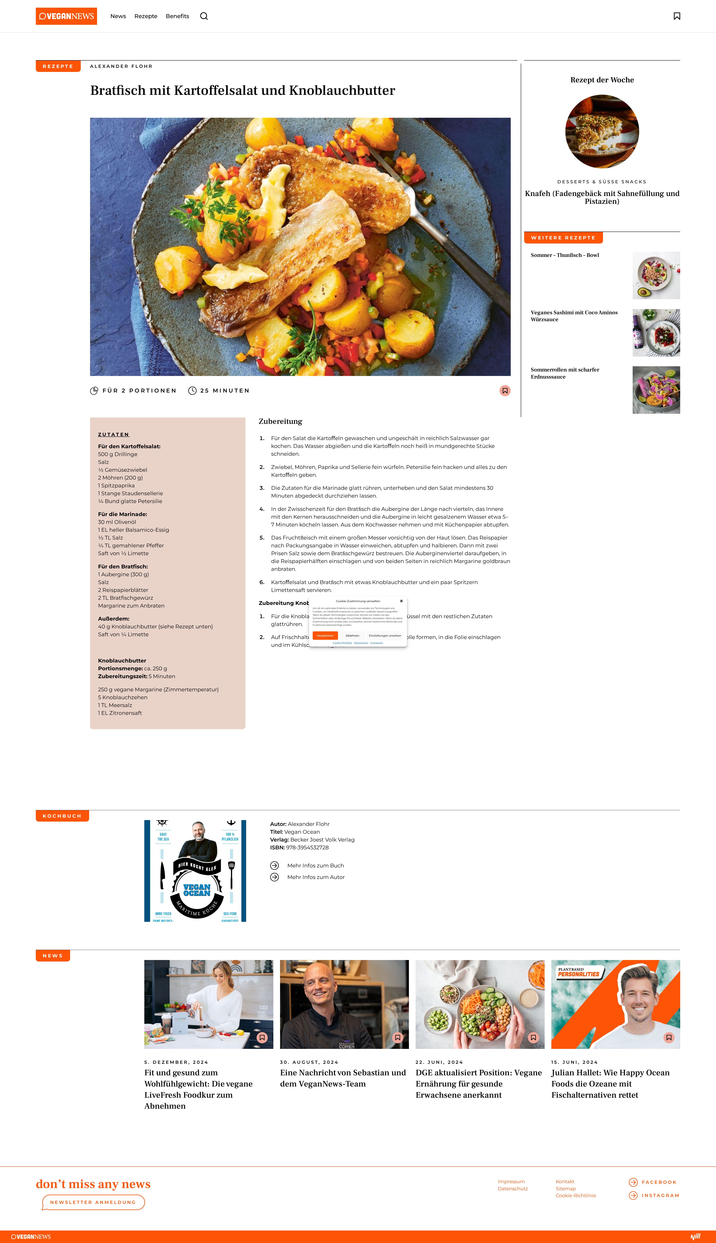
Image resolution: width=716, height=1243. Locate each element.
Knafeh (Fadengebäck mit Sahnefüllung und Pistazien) (602, 197)
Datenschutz (361, 643)
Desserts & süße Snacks (602, 182)
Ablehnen (352, 635)
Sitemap (566, 1188)
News (118, 16)
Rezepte (145, 16)
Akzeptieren (325, 635)
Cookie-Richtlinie (342, 643)
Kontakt (565, 1181)
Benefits (177, 16)
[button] (401, 601)
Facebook (659, 1182)
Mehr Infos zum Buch (315, 865)
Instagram (661, 1195)
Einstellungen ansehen (385, 635)
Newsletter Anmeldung (93, 1202)
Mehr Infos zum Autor (316, 877)
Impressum (376, 643)
